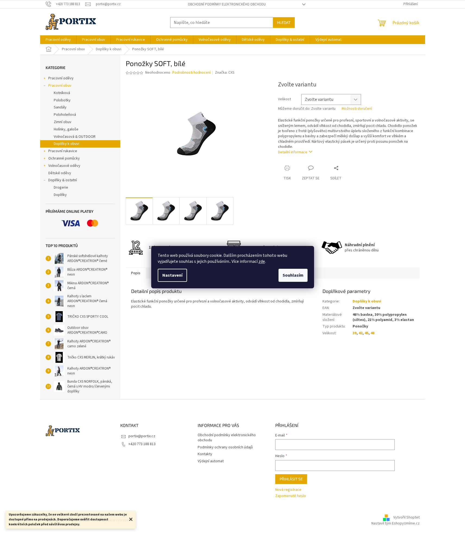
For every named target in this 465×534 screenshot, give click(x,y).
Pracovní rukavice (62, 151)
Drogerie (61, 187)
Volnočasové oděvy (64, 165)
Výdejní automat (211, 461)
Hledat (283, 22)
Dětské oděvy (59, 173)
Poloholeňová (65, 114)
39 (354, 333)
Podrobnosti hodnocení (191, 72)
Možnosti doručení (357, 108)
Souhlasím (293, 275)
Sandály (60, 107)
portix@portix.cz (141, 436)
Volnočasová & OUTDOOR (75, 136)
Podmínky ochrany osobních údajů (225, 447)
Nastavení (172, 275)
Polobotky (62, 100)
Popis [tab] (135, 273)
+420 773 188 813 (142, 444)
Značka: (225, 72)
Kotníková (62, 93)
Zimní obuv (62, 122)
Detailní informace (292, 152)
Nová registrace (288, 489)
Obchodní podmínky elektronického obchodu (227, 4)
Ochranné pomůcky (64, 158)
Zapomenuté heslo (290, 496)
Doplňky (60, 195)
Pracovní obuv (59, 85)
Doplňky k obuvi (66, 143)
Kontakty (205, 454)
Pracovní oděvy (61, 78)
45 (366, 333)
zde (261, 261)
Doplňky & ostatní (62, 180)
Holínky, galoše (66, 129)
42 (360, 333)
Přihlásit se (291, 479)
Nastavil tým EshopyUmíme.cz (395, 523)
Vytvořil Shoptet (406, 517)
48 (372, 333)
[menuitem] (58, 39)
